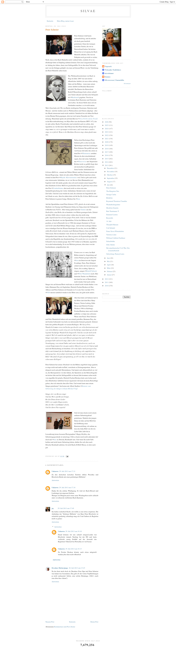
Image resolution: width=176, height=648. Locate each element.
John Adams (110, 244)
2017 (107, 152)
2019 (107, 145)
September (111, 178)
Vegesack (108, 66)
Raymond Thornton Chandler (116, 201)
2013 (107, 165)
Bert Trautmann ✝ (112, 211)
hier (78, 199)
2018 (107, 148)
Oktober (110, 175)
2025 (107, 125)
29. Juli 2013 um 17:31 (67, 471)
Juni (108, 258)
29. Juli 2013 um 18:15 (73, 549)
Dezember (110, 168)
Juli (108, 185)
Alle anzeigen (127, 83)
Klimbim (109, 198)
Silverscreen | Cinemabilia (114, 80)
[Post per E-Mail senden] (67, 456)
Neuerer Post (49, 622)
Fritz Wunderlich (84, 274)
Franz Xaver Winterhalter (115, 231)
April (109, 265)
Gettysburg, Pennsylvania (115, 254)
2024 (107, 128)
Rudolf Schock (91, 271)
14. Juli (108, 221)
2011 (107, 282)
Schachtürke (110, 241)
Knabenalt (75, 97)
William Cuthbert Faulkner (115, 238)
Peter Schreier (111, 188)
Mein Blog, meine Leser (65, 21)
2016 (107, 155)
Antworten (55, 480)
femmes (107, 76)
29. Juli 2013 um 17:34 (67, 487)
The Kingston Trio (112, 191)
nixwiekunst (109, 73)
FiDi (48, 292)
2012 (107, 279)
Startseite (50, 21)
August (109, 181)
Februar (110, 271)
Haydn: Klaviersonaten (69, 177)
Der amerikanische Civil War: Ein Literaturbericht (118, 249)
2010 (107, 285)
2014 (107, 162)
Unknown (55, 471)
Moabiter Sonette (112, 208)
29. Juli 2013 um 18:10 (73, 531)
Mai (108, 261)
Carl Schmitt (110, 228)
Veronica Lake (111, 234)
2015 (107, 158)
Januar (109, 275)
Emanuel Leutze (112, 214)
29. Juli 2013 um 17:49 (66, 508)
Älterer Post (94, 622)
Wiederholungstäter (113, 204)
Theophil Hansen (112, 224)
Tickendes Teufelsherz (113, 70)
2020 (107, 142)
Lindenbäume (58, 188)
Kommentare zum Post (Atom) (64, 627)
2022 (107, 135)
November (111, 171)
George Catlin (111, 194)
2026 (107, 122)
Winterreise (86, 153)
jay (53, 508)
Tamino (83, 209)
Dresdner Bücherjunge (60, 568)
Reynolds (109, 218)
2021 (107, 138)
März (109, 268)
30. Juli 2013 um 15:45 (77, 568)
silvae (88, 11)
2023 (107, 132)
